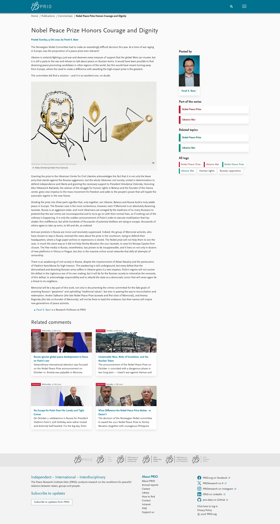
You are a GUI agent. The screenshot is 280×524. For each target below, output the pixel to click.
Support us (148, 512)
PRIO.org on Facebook (215, 478)
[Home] (41, 6)
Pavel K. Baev (43, 310)
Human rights (207, 171)
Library (145, 493)
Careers (146, 489)
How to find (148, 497)
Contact (146, 500)
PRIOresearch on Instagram (218, 489)
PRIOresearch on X (213, 483)
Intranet (146, 504)
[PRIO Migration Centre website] (199, 462)
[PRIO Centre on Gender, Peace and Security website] (126, 462)
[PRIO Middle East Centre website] (150, 462)
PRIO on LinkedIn (213, 494)
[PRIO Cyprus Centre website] (103, 462)
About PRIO (148, 481)
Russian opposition (230, 171)
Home (34, 16)
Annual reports (150, 485)
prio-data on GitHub (214, 500)
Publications (48, 16)
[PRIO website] (82, 462)
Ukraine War (188, 120)
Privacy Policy (204, 510)
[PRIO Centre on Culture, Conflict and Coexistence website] (175, 462)
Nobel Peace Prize (191, 109)
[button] (244, 6)
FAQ (144, 508)
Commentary (65, 16)
